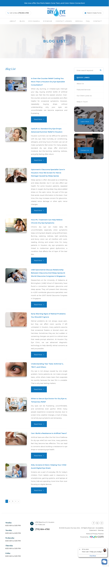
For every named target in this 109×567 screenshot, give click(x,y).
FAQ (88, 21)
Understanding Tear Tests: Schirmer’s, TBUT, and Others (47, 365)
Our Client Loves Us (84, 96)
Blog (22, 21)
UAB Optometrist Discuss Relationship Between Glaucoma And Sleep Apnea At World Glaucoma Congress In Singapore (48, 273)
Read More (38, 119)
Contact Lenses (64, 21)
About (13, 21)
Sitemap (101, 530)
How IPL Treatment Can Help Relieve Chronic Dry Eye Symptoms (46, 221)
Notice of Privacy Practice (95, 534)
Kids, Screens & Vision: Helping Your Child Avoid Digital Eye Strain (48, 466)
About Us (80, 83)
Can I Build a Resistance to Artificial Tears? (49, 433)
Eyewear (47, 21)
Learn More (85, 121)
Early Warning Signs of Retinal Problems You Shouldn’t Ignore (48, 315)
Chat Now (93, 556)
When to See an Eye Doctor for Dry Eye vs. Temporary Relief (49, 400)
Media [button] (78, 21)
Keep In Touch (82, 102)
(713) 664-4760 (42, 529)
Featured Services (83, 89)
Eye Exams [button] (34, 21)
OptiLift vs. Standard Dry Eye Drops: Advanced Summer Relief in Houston (46, 130)
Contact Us (85, 150)
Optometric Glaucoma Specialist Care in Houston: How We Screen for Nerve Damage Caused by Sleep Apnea (48, 173)
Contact (97, 21)
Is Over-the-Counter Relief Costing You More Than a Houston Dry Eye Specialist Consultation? (48, 81)
